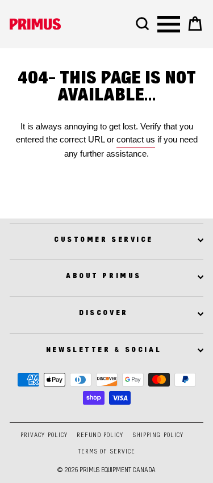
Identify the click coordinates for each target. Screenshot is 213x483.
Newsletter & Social (103, 350)
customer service (103, 240)
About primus (103, 276)
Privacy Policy (44, 435)
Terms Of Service (107, 452)
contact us (135, 139)
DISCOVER (103, 313)
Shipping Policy (158, 435)
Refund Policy (100, 435)
